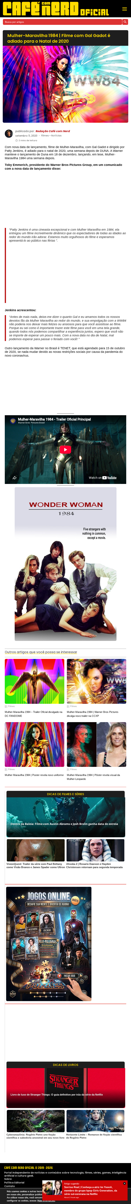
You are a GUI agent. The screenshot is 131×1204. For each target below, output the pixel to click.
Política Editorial (14, 1182)
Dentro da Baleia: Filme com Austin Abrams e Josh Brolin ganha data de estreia (64, 824)
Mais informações (46, 1200)
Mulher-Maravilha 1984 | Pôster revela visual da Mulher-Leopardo (93, 777)
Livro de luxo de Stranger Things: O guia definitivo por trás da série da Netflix (57, 1094)
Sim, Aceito (112, 1196)
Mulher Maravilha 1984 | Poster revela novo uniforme (34, 775)
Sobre (8, 1179)
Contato (9, 1186)
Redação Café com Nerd (53, 131)
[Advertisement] (65, 201)
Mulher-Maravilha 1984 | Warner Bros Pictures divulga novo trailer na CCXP (92, 713)
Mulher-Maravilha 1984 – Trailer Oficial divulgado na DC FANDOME (33, 713)
